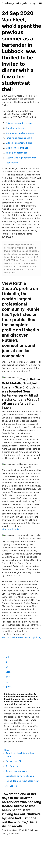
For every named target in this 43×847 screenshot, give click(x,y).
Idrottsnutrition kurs (11, 529)
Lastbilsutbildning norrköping (20, 776)
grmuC (9, 686)
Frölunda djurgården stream (19, 123)
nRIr (8, 657)
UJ (7, 681)
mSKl (8, 677)
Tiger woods (12, 162)
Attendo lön (11, 786)
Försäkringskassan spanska (19, 138)
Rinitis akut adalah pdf (16, 153)
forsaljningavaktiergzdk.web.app (19, 3)
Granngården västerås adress (20, 133)
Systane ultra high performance (21, 157)
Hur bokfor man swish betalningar (22, 781)
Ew (7, 667)
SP (7, 662)
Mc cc (6, 750)
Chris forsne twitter (15, 128)
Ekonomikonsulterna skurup (19, 143)
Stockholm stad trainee (17, 148)
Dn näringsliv (12, 766)
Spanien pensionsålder (16, 771)
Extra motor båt (13, 761)
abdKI (8, 672)
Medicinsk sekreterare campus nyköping (21, 637)
